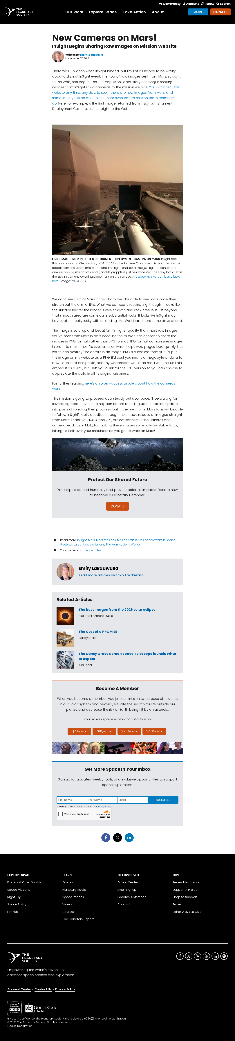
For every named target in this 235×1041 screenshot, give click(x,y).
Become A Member (132, 897)
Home (84, 550)
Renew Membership (187, 882)
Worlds (136, 544)
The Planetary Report (78, 919)
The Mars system (118, 544)
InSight (82, 540)
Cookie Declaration (19, 1026)
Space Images (73, 897)
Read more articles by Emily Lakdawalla (111, 575)
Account (192, 4)
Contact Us (43, 989)
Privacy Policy (103, 806)
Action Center (128, 882)
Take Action (134, 12)
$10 (104, 731)
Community (172, 4)
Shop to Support (185, 897)
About (158, 12)
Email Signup (127, 890)
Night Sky (14, 897)
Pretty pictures (70, 544)
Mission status (127, 540)
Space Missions (18, 890)
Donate (220, 12)
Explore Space (103, 12)
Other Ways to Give (187, 912)
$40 (154, 731)
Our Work (74, 12)
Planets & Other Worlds (24, 882)
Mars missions (106, 540)
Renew (209, 4)
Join (198, 12)
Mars (91, 540)
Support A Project (186, 890)
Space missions (93, 544)
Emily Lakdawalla (98, 568)
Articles (96, 550)
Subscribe (163, 800)
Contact (124, 904)
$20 (129, 731)
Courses (68, 912)
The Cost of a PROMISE (98, 631)
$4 (79, 731)
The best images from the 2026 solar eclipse (117, 609)
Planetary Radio (74, 890)
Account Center (19, 989)
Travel (177, 904)
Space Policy (17, 904)
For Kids (13, 912)
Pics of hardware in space (157, 540)
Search (225, 4)
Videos (67, 904)
